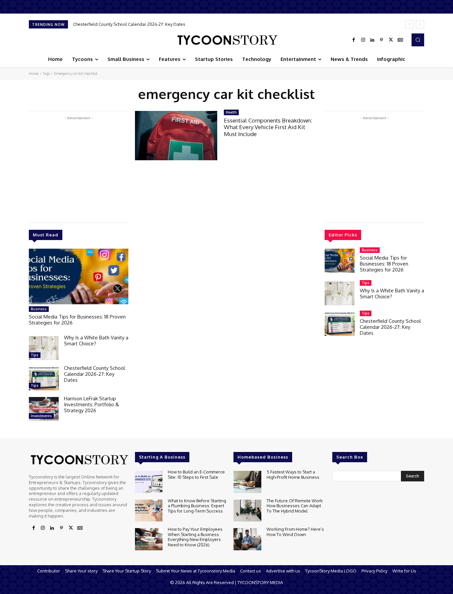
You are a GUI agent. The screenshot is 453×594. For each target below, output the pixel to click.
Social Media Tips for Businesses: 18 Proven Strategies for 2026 (77, 320)
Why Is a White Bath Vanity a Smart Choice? (96, 340)
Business (39, 309)
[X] (391, 40)
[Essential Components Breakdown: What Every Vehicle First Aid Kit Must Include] (176, 135)
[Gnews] (400, 40)
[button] (418, 39)
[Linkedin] (372, 40)
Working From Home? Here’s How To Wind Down (295, 531)
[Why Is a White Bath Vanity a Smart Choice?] (44, 348)
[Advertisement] (78, 168)
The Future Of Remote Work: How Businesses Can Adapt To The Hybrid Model (295, 506)
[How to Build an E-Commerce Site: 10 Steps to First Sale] (148, 482)
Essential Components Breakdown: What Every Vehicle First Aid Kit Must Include (268, 127)
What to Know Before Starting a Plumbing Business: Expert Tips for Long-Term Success (197, 506)
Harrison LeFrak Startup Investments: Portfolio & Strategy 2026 (91, 404)
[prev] (409, 24)
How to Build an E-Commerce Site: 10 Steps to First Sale (196, 474)
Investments (41, 416)
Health (231, 112)
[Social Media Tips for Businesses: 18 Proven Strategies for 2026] (78, 276)
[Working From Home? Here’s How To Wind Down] (247, 539)
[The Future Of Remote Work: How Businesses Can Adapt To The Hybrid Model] (247, 511)
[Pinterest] (381, 40)
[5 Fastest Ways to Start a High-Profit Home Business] (247, 482)
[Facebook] (353, 40)
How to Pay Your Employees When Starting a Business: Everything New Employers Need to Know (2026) (195, 536)
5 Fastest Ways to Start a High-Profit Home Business (293, 474)
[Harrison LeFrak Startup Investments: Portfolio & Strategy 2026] (44, 409)
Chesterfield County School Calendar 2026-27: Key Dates (129, 24)
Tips (34, 355)
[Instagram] (363, 40)
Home (33, 73)
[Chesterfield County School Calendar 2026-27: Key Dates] (44, 378)
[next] (420, 24)
